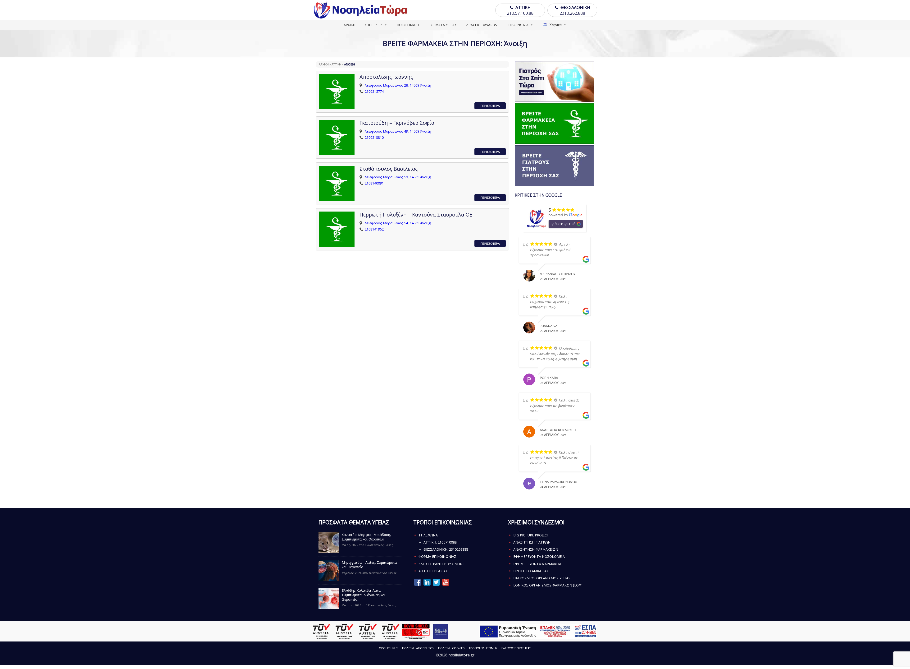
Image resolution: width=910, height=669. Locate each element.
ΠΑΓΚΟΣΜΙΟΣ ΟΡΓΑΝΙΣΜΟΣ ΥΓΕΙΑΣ (541, 578)
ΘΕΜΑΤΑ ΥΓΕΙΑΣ (444, 25)
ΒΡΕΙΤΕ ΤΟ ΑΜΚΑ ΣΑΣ (531, 571)
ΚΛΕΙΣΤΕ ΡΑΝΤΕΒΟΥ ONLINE (441, 564)
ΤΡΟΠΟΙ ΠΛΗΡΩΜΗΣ (483, 648)
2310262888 (458, 549)
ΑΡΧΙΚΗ (349, 25)
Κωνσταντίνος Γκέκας (379, 545)
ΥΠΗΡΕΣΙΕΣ (373, 25)
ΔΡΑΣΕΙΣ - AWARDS (481, 25)
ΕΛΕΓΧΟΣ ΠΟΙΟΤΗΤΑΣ (516, 648)
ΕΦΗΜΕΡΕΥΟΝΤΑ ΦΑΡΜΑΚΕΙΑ (537, 564)
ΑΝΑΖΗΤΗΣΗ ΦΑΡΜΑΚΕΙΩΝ (535, 549)
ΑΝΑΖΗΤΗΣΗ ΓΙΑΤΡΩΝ (532, 542)
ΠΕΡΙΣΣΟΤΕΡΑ (490, 106)
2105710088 (447, 542)
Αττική (336, 64)
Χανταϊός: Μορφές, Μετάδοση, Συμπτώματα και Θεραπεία (366, 536)
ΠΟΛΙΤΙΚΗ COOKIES (451, 648)
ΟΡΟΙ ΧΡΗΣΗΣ (388, 648)
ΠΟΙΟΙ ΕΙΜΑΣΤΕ (409, 25)
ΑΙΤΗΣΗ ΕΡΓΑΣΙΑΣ (433, 571)
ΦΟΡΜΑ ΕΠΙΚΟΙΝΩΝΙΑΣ (437, 556)
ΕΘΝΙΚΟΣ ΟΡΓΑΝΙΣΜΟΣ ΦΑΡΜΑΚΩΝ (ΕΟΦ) (547, 585)
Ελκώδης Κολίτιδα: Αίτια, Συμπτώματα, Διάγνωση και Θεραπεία (364, 595)
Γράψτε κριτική (563, 223)
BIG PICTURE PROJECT (531, 535)
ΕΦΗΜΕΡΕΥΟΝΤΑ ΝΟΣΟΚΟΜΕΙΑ (539, 556)
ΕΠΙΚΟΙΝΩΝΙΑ (517, 25)
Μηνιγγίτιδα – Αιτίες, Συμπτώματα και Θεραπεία (369, 564)
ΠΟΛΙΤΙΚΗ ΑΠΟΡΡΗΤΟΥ (418, 648)
